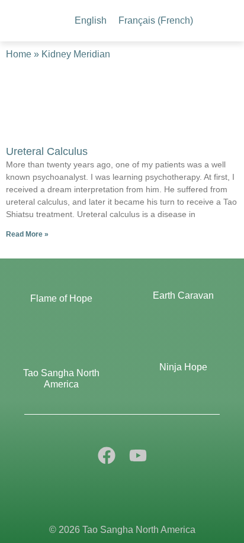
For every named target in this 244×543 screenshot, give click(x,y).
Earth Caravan (183, 295)
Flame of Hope (61, 298)
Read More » (27, 234)
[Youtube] (138, 455)
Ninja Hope (183, 367)
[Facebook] (106, 455)
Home (18, 54)
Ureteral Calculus (47, 151)
